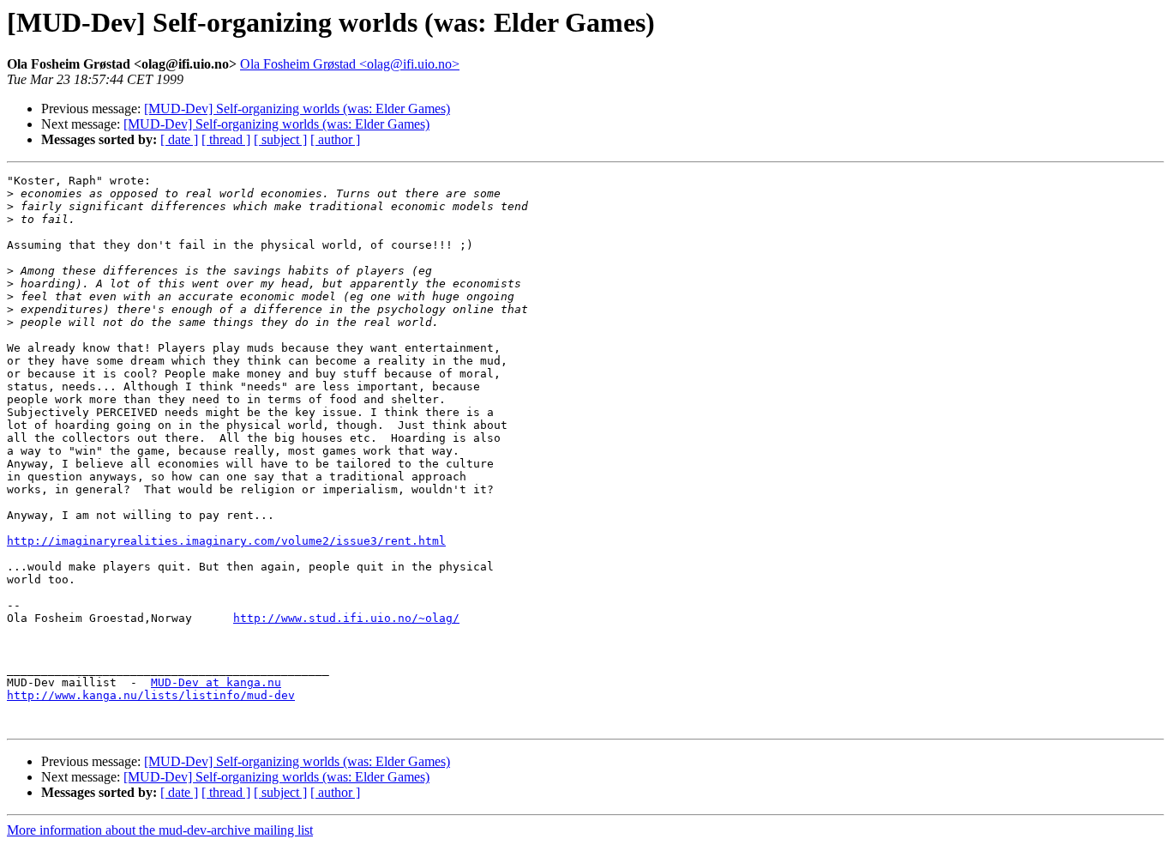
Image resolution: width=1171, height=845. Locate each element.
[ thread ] (225, 139)
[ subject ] (280, 139)
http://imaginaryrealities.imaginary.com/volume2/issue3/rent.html (226, 540)
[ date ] (179, 139)
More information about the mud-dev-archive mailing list (160, 830)
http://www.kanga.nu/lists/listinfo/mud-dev (151, 695)
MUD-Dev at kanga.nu (216, 682)
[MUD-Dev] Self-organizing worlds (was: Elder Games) (297, 108)
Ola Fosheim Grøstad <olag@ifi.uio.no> (349, 64)
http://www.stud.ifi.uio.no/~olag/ (346, 618)
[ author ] (335, 139)
